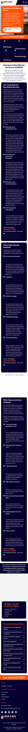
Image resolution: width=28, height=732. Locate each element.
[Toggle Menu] (23, 2)
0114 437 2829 (9, 229)
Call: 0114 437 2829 (6, 705)
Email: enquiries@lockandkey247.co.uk (10, 708)
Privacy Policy (6, 723)
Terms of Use (21, 723)
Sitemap (14, 724)
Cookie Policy (14, 723)
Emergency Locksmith (6, 686)
